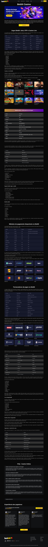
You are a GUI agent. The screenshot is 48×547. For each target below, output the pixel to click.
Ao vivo (18, 79)
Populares (8, 79)
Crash (28, 79)
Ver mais (24, 529)
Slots (38, 79)
